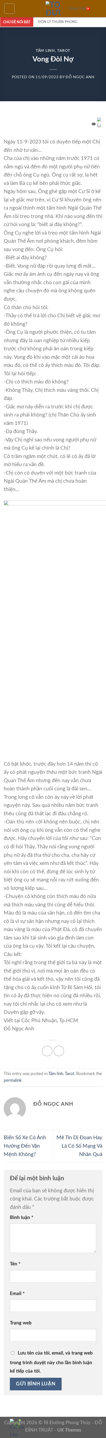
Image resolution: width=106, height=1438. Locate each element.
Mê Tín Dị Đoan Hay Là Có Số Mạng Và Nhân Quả (79, 1146)
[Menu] (9, 8)
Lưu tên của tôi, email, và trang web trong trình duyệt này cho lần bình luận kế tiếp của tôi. (51, 1362)
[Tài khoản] (99, 8)
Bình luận (21, 1217)
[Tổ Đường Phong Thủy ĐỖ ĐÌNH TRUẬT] (53, 8)
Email (17, 1293)
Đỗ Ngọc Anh (80, 77)
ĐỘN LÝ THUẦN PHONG (57, 22)
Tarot (63, 51)
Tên (15, 1264)
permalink (13, 1080)
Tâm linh (45, 51)
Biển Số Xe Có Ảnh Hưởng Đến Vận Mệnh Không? (25, 1146)
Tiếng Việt (77, 9)
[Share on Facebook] (47, 1051)
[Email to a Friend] (58, 1051)
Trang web (21, 1323)
